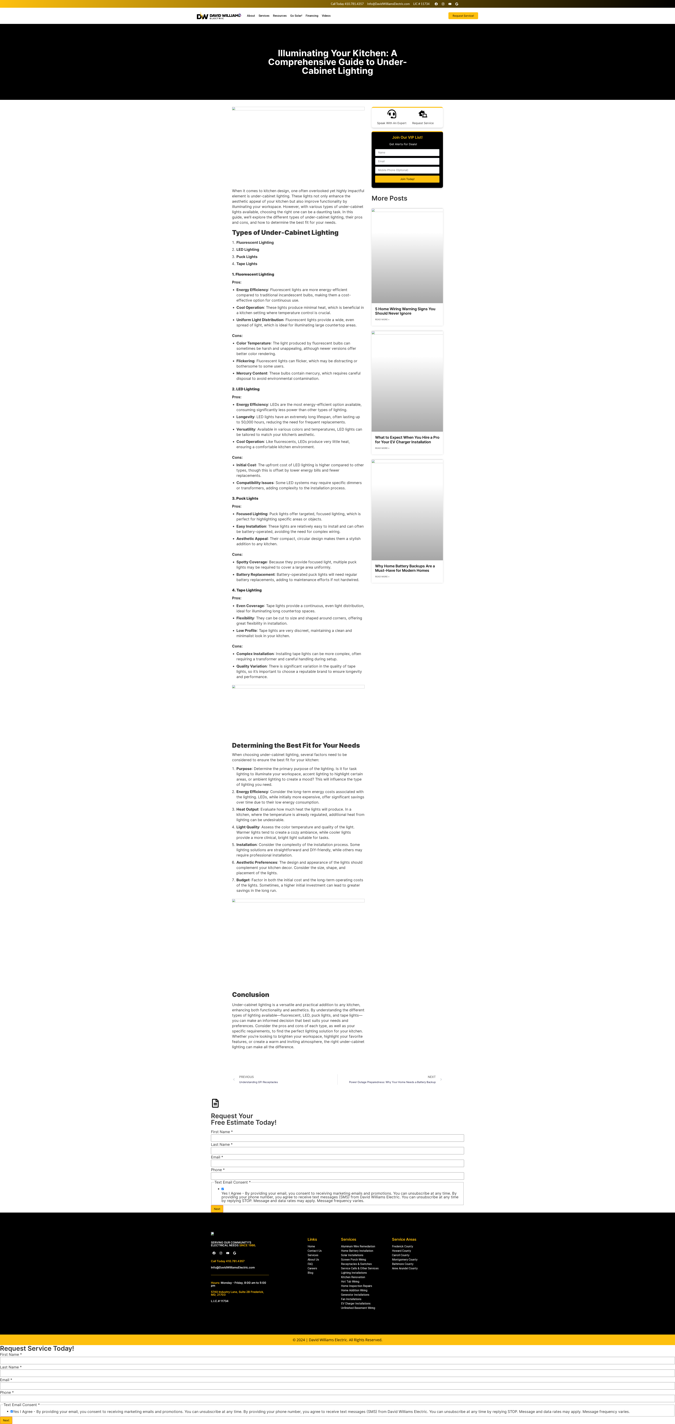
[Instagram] (443, 4)
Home (311, 1246)
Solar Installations (352, 1255)
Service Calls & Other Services (360, 1268)
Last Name (222, 1144)
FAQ (310, 1264)
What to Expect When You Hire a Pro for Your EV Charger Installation (407, 439)
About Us (313, 1259)
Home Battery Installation (357, 1250)
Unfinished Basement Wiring (358, 1308)
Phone (218, 1170)
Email (217, 1157)
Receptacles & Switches (356, 1264)
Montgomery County (404, 1259)
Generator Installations (355, 1294)
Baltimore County (402, 1264)
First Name (222, 1132)
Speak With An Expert (391, 123)
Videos (326, 15)
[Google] (457, 4)
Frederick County (402, 1246)
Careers (312, 1268)
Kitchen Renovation (353, 1277)
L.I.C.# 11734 (220, 1301)
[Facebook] (436, 4)
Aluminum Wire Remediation (358, 1246)
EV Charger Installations (356, 1303)
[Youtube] (450, 4)
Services (264, 15)
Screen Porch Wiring (353, 1259)
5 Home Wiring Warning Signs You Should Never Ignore (405, 311)
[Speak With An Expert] (391, 113)
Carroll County (400, 1255)
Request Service (423, 123)
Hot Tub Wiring (350, 1281)
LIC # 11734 (421, 3)
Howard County (401, 1250)
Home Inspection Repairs (356, 1286)
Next (217, 1209)
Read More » (382, 319)
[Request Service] (423, 113)
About (251, 15)
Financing (312, 15)
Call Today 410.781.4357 (347, 3)
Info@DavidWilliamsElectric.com (388, 3)
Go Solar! (296, 15)
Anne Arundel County (405, 1268)
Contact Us (315, 1250)
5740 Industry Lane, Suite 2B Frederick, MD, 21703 (237, 1293)
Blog (310, 1272)
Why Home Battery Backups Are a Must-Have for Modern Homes (405, 568)
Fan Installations (351, 1299)
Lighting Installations (354, 1272)
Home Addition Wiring (354, 1290)
